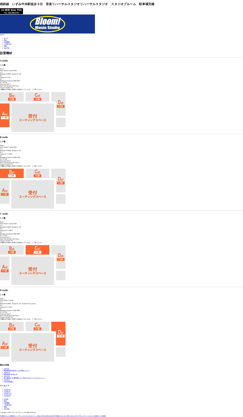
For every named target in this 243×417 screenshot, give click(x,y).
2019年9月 (7, 396)
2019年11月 (7, 394)
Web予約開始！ (9, 381)
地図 (5, 407)
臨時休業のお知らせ (10, 374)
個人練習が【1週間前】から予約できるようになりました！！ (25, 378)
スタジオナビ (74, 416)
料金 (5, 401)
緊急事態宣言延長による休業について (17, 370)
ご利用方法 (7, 405)
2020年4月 (7, 392)
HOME (6, 399)
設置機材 (7, 403)
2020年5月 (7, 390)
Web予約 (7, 409)
